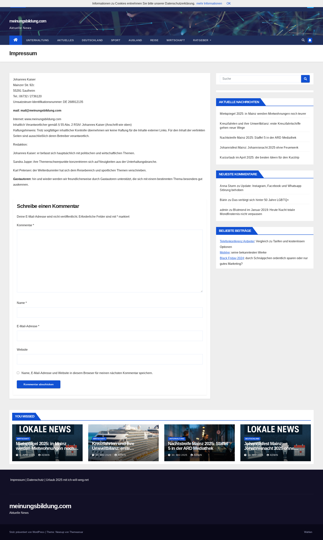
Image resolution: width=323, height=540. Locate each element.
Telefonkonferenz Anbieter (237, 241)
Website (22, 349)
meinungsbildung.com (27, 21)
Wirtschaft (176, 40)
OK (229, 3)
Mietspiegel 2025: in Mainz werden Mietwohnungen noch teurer (263, 113)
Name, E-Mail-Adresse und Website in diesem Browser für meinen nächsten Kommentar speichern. (87, 373)
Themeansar (76, 532)
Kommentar (25, 225)
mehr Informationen (209, 3)
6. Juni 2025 (27, 455)
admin (45, 455)
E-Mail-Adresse (28, 326)
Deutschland (92, 40)
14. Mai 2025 (256, 455)
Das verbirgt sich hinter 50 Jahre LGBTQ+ (260, 200)
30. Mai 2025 (104, 455)
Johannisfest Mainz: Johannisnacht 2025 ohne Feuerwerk (259, 147)
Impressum (17, 479)
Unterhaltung (37, 40)
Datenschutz (35, 479)
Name (22, 302)
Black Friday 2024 (232, 258)
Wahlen (308, 532)
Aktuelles (65, 40)
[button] (303, 40)
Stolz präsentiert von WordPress (27, 532)
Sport (116, 40)
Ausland (135, 40)
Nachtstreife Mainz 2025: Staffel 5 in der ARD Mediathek (258, 137)
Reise (154, 40)
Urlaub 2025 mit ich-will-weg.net (67, 479)
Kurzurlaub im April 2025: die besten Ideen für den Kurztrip (259, 157)
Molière (225, 252)
